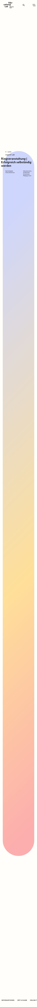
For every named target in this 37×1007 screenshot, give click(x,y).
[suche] (24, 5)
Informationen (7, 1000)
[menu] (34, 5)
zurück (9, 152)
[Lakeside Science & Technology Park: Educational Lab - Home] (7, 5)
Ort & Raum (22, 1000)
